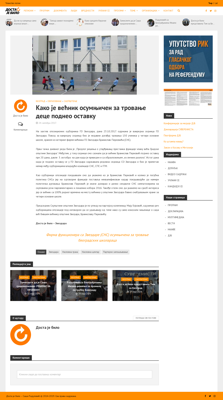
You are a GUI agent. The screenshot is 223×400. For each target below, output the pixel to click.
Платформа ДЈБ (172, 135)
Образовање (55, 101)
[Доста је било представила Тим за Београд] (185, 22)
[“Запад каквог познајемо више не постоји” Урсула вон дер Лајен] (44, 22)
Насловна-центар (90, 251)
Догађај (173, 168)
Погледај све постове (146, 318)
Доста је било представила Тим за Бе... (203, 22)
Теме (132, 10)
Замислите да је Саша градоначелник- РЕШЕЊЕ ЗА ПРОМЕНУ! (33, 286)
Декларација (175, 211)
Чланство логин (12, 3)
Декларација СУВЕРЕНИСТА (178, 129)
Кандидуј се (175, 186)
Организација (149, 10)
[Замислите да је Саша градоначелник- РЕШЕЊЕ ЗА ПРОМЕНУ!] (115, 22)
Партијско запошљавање (115, 251)
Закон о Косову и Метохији (178, 147)
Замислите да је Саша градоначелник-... (130, 22)
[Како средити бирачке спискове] (79, 22)
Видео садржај (177, 174)
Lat (216, 3)
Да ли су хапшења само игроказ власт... (25, 22)
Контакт (168, 10)
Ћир (210, 3)
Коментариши (20, 129)
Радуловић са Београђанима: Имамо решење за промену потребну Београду (84, 286)
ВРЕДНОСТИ (87, 10)
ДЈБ (170, 235)
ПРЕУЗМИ (119, 10)
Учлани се (104, 10)
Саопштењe (70, 101)
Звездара (53, 251)
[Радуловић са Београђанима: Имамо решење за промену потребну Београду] (150, 23)
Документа (60, 10)
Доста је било (20, 115)
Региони (28, 10)
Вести (171, 223)
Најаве (171, 229)
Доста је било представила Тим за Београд (136, 286)
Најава (172, 162)
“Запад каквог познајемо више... (61, 22)
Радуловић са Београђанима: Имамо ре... (165, 22)
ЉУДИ (74, 10)
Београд (40, 101)
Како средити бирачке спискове (95, 22)
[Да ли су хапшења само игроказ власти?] (8, 22)
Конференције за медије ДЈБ (179, 123)
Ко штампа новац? (173, 141)
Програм (44, 10)
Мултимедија (176, 217)
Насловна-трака (70, 251)
